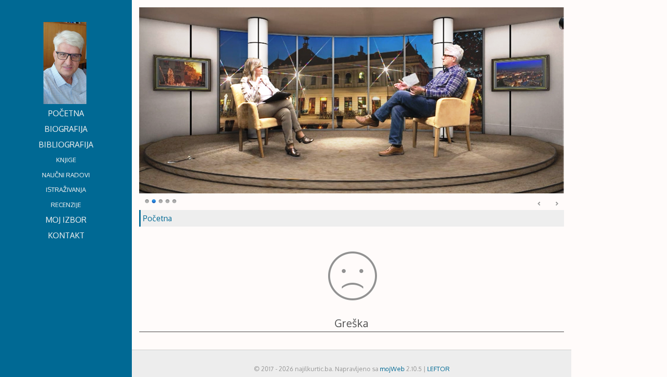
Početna (157, 218)
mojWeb (392, 369)
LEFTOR (438, 369)
